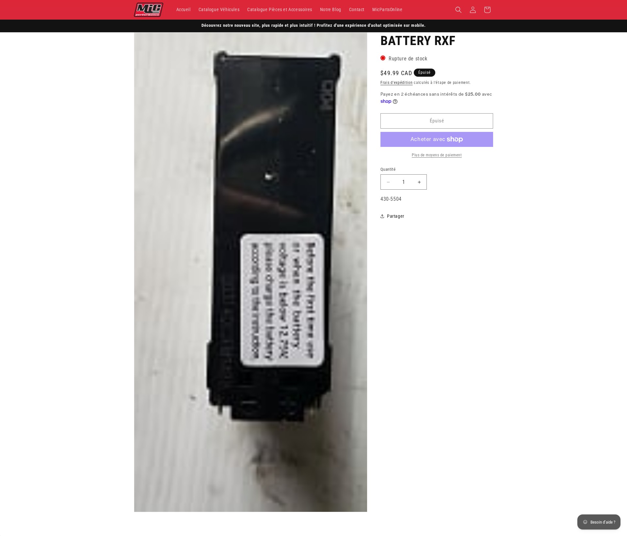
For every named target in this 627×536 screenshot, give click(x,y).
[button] (458, 10)
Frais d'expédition (396, 82)
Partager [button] (395, 216)
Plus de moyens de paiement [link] (437, 155)
